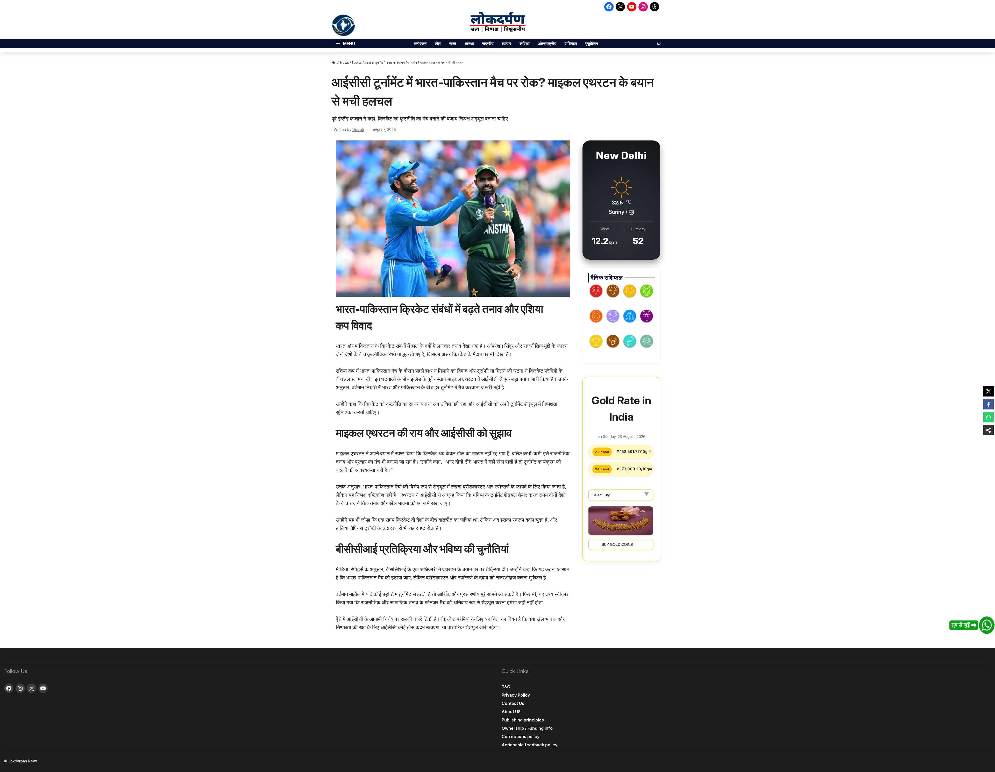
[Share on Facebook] (988, 404)
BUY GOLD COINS (617, 544)
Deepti (358, 129)
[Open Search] (658, 43)
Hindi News (340, 63)
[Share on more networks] (988, 430)
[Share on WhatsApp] (988, 417)
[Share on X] (988, 391)
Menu (349, 43)
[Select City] (620, 495)
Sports (357, 63)
